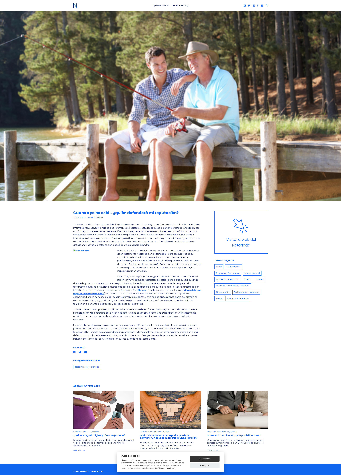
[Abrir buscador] (267, 5)
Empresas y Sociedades (227, 273)
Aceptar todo (204, 459)
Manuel (142, 290)
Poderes (259, 279)
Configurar (204, 465)
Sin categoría (222, 292)
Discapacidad (233, 266)
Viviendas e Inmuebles (238, 298)
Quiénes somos (161, 5)
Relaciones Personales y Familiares (232, 285)
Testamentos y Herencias (87, 367)
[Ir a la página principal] (110, 5)
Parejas (247, 279)
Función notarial (252, 273)
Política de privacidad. (165, 468)
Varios (219, 298)
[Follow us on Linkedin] (245, 5)
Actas (219, 266)
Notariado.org (180, 5)
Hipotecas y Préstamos (227, 279)
